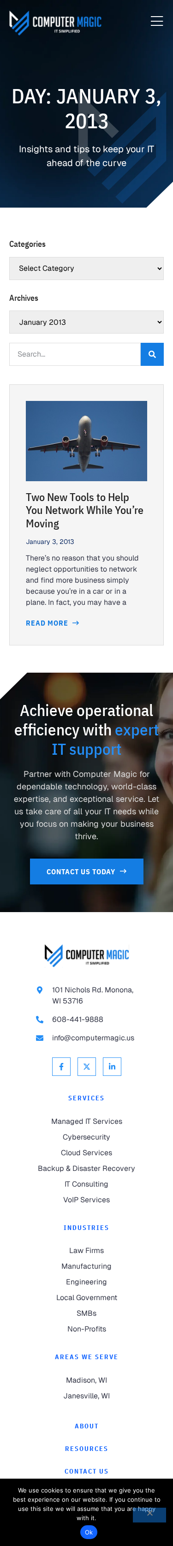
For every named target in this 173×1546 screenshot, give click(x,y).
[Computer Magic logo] (86, 955)
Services (86, 1098)
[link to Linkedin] (112, 1066)
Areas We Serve (87, 1357)
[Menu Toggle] (157, 22)
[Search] (152, 354)
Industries (86, 1228)
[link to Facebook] (61, 1066)
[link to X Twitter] (87, 1066)
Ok (89, 1532)
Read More (48, 622)
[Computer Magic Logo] (55, 23)
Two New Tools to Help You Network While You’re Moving (84, 510)
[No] (149, 1515)
